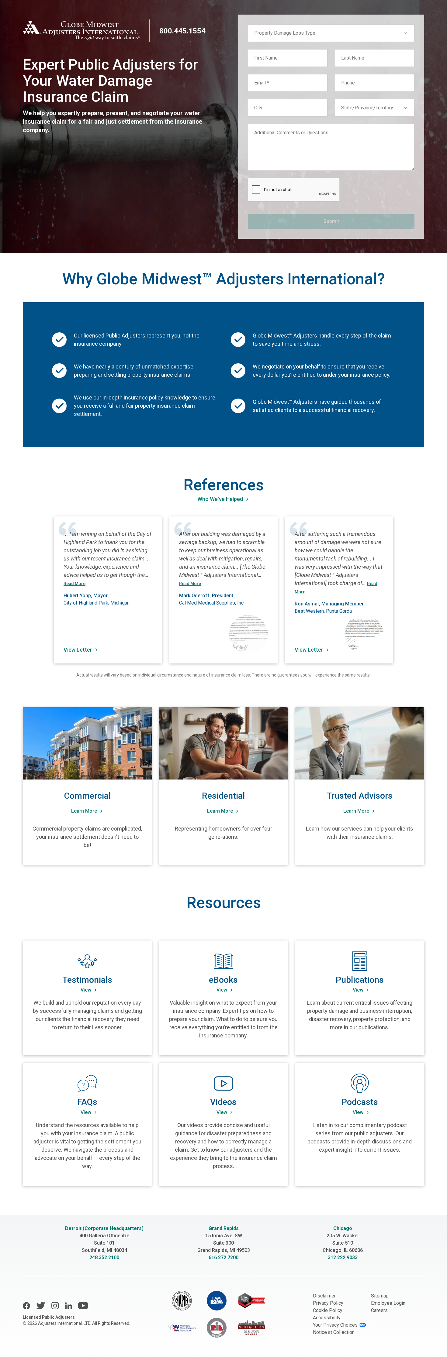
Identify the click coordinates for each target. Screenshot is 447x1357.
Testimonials (87, 980)
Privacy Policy (328, 1303)
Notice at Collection (334, 1332)
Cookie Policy (327, 1310)
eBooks (223, 980)
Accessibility (327, 1318)
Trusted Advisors (360, 796)
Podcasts (359, 1102)
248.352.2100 (104, 1257)
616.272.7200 (223, 1257)
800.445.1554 (182, 31)
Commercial (87, 796)
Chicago (342, 1228)
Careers (379, 1310)
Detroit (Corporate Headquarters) (104, 1228)
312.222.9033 (343, 1257)
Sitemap (380, 1296)
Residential (223, 796)
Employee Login (388, 1303)
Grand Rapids (224, 1228)
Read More (74, 583)
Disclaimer (324, 1296)
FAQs (87, 1102)
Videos (223, 1102)
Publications (360, 980)
